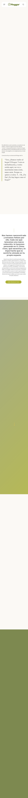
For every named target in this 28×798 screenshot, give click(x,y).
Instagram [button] (15, 781)
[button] (4, 4)
